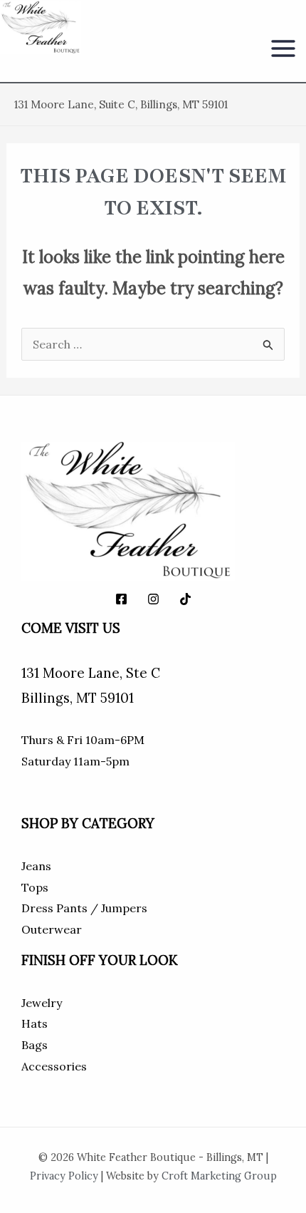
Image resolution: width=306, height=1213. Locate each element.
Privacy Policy (64, 1176)
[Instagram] (153, 599)
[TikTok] (185, 599)
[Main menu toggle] (283, 48)
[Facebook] (121, 599)
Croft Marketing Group (219, 1176)
